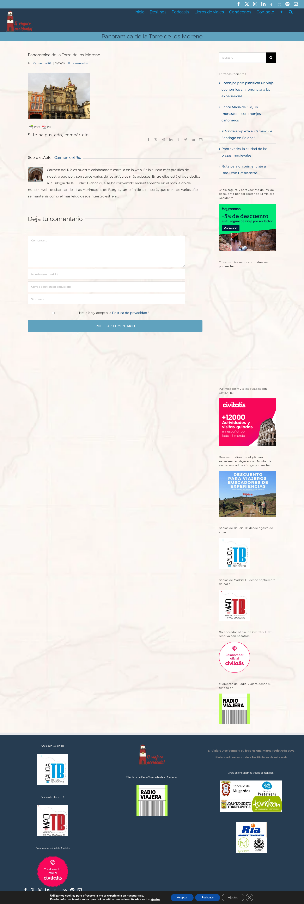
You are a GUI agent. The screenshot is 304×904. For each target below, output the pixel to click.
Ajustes (233, 897)
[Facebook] (26, 890)
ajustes (155, 899)
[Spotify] (72, 890)
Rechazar (207, 897)
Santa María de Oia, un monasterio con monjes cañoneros (241, 113)
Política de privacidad (130, 313)
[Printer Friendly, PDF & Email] (41, 127)
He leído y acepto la (114, 313)
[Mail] (80, 890)
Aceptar (182, 897)
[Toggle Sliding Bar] (281, 11)
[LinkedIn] (47, 890)
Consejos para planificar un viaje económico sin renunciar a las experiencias (247, 89)
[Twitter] (33, 890)
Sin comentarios (78, 63)
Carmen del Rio (42, 63)
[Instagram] (40, 890)
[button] (291, 11)
